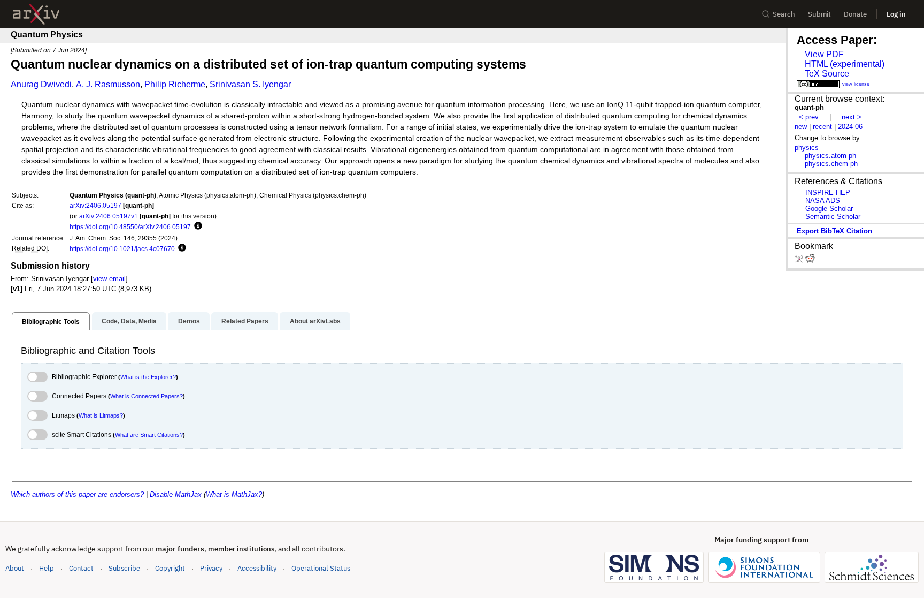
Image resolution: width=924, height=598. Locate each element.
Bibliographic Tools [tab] (51, 322)
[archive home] (36, 14)
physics (807, 147)
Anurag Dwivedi (41, 84)
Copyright (170, 568)
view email (109, 279)
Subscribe (124, 568)
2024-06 (850, 127)
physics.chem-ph (831, 164)
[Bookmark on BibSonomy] (800, 261)
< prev (809, 117)
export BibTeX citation (834, 231)
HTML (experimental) (844, 64)
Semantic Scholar (832, 217)
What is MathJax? (234, 494)
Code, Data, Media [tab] (129, 321)
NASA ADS (822, 200)
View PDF (824, 54)
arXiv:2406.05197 (95, 205)
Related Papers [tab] (244, 321)
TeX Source (827, 73)
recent (822, 127)
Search (784, 14)
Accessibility (256, 568)
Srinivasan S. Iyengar (250, 84)
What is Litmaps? (101, 415)
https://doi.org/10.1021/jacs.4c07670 (122, 248)
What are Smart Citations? (149, 435)
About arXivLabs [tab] (315, 321)
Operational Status (320, 568)
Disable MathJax (176, 494)
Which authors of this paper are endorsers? (77, 494)
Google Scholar (829, 209)
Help (46, 568)
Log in (896, 14)
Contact (81, 568)
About (14, 568)
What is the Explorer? (148, 377)
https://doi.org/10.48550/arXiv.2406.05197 (130, 226)
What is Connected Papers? (146, 396)
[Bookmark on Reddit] (810, 261)
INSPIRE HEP (827, 192)
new (801, 127)
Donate (855, 14)
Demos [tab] (189, 321)
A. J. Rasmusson (108, 84)
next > (851, 117)
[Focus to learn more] (196, 226)
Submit (819, 14)
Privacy (211, 568)
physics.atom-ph (830, 156)
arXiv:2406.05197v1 (108, 216)
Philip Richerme (174, 84)
